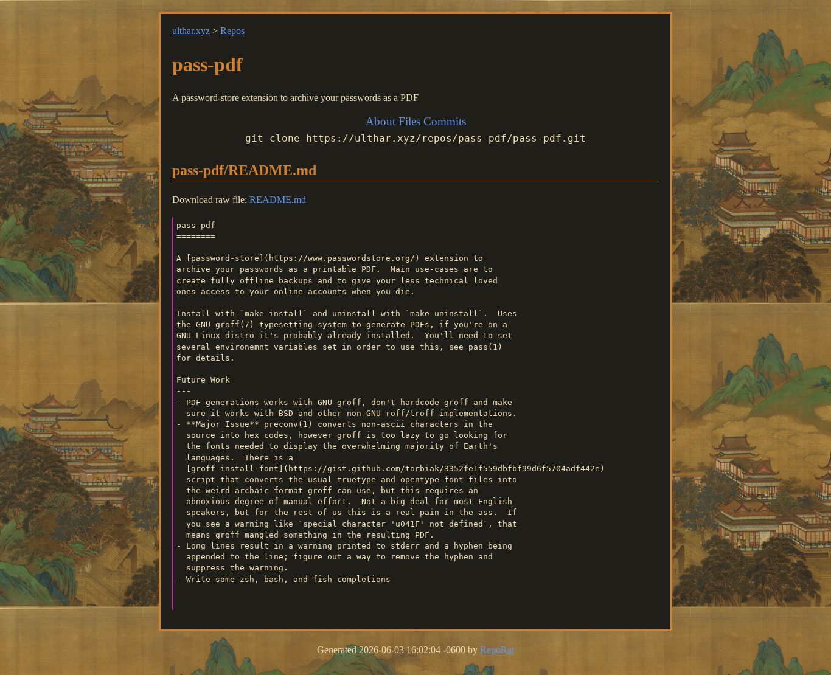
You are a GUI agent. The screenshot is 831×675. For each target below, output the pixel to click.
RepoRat (497, 650)
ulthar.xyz (191, 31)
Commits (444, 121)
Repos (232, 31)
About (380, 121)
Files (409, 121)
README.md (277, 200)
